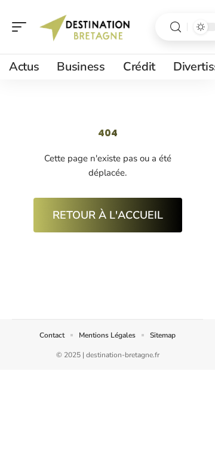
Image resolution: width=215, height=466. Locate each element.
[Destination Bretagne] (86, 27)
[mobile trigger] (22, 27)
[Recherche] (175, 27)
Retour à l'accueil (108, 215)
